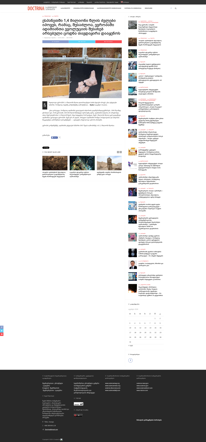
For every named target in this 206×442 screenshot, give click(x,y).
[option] (54, 167)
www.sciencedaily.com (112, 390)
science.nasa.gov (142, 383)
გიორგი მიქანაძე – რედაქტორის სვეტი (106, 2)
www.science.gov (142, 386)
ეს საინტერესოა (144, 261)
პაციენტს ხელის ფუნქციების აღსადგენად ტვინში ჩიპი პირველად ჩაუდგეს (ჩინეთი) (150, 66)
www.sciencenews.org (112, 386)
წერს (92, 105)
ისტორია (56, 16)
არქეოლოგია (47, 16)
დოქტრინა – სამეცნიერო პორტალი (54, 2)
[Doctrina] (42, 8)
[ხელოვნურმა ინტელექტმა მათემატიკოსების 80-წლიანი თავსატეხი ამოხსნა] (132, 91)
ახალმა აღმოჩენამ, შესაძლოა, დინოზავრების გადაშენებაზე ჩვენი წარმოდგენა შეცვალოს (54, 174)
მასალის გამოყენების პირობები (149, 420)
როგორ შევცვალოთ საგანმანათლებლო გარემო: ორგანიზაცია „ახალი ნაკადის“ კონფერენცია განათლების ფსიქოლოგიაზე (150, 107)
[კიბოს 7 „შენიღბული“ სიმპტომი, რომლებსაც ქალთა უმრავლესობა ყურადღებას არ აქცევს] (132, 77)
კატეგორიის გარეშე (145, 284)
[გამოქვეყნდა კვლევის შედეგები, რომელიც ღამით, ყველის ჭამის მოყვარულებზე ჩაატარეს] (132, 151)
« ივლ (130, 345)
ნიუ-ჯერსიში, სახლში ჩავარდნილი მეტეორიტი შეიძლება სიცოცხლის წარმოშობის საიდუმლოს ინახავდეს (148, 29)
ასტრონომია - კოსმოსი (146, 21)
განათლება (143, 99)
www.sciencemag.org (112, 383)
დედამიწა (142, 174)
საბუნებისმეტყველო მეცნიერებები (109, 8)
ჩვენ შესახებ (71, 2)
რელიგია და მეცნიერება (132, 8)
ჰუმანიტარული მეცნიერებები (83, 8)
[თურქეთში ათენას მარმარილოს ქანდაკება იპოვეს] (109, 163)
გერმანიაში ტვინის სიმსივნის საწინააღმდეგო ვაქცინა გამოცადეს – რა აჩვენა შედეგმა (151, 254)
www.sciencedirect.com (144, 388)
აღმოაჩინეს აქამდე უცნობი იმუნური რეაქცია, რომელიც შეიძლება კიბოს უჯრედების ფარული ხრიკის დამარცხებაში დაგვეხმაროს (150, 240)
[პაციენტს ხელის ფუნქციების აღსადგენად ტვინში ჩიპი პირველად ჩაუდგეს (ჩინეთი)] (132, 65)
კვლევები (142, 129)
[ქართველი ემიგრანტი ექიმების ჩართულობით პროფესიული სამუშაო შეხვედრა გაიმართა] (132, 276)
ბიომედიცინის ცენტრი (82, 386)
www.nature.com (142, 390)
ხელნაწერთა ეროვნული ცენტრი (86, 383)
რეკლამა (89, 2)
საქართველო (65, 8)
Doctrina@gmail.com (51, 429)
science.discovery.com (112, 388)
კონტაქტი (81, 2)
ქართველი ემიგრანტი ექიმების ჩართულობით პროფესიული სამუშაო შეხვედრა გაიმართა (151, 277)
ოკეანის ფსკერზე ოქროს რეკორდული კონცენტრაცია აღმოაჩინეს (80, 174)
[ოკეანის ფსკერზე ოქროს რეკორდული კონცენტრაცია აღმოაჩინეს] (82, 163)
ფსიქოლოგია (152, 99)
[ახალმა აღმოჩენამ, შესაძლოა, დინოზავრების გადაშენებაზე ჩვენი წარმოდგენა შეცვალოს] (54, 163)
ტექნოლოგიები (144, 87)
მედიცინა (142, 61)
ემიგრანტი (148, 8)
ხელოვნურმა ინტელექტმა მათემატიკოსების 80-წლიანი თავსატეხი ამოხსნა (149, 92)
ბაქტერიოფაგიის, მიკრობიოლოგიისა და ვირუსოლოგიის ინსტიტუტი (84, 390)
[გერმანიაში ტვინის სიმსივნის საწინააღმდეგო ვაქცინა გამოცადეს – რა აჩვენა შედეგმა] (132, 253)
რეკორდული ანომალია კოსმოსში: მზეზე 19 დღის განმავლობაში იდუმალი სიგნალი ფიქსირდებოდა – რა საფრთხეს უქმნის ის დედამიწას (151, 291)
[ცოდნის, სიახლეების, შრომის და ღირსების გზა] (132, 264)
